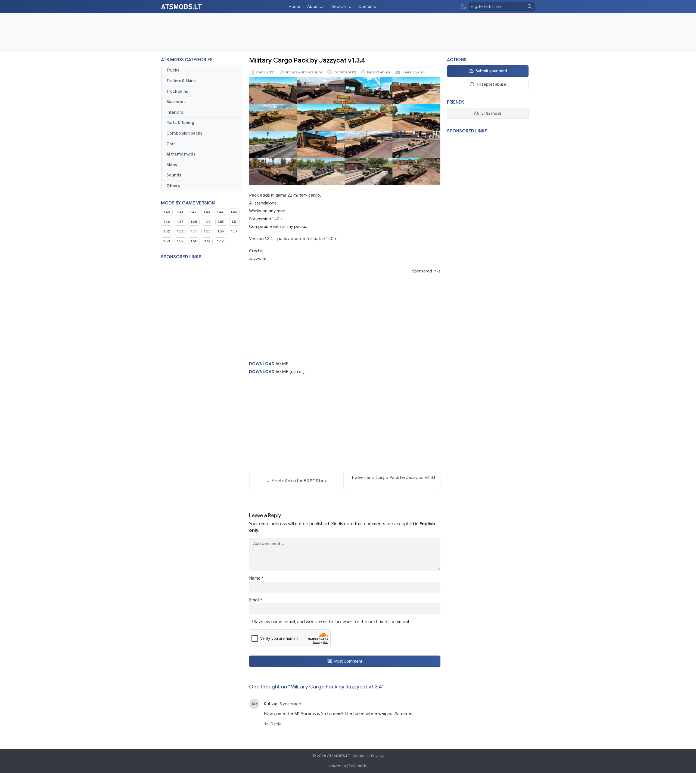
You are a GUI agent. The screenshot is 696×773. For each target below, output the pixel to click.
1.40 (166, 212)
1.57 (234, 231)
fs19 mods (358, 765)
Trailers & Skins (181, 80)
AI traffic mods (180, 154)
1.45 (234, 212)
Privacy (377, 755)
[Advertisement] (348, 32)
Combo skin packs (184, 133)
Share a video (413, 72)
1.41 (180, 212)
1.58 (166, 241)
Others (173, 185)
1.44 (220, 212)
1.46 (166, 222)
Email (255, 600)
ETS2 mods (491, 113)
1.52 (166, 231)
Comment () (344, 72)
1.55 (207, 231)
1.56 (220, 231)
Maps (171, 164)
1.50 (221, 222)
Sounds (173, 175)
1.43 (207, 212)
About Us (315, 6)
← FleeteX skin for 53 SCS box (296, 481)
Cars (171, 143)
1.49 (207, 222)
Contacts (367, 6)
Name (256, 578)
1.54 (193, 231)
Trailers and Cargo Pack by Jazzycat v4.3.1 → (393, 481)
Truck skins (177, 91)
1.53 (180, 231)
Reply (276, 724)
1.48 (194, 222)
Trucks (172, 70)
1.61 (207, 241)
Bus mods (176, 101)
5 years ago (290, 703)
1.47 (180, 222)
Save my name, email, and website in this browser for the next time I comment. (332, 622)
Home (294, 6)
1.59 (180, 241)
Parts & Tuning (180, 122)
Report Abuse (379, 72)
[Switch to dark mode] (463, 6)
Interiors (174, 112)
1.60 (194, 241)
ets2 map (337, 765)
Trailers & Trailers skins (303, 72)
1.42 (193, 212)
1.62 (220, 241)
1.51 (234, 222)
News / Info (341, 6)
